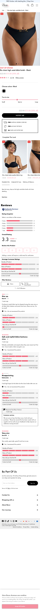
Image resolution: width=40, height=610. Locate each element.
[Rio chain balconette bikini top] (14, 156)
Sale (3, 10)
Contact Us (6, 495)
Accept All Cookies (20, 606)
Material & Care (16, 182)
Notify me (20, 115)
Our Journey (6, 510)
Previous (2, 39)
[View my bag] (32, 6)
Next (38, 39)
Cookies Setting (34, 527)
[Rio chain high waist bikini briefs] (20, 39)
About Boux (6, 505)
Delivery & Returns (28, 182)
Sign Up (32, 483)
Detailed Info (6, 182)
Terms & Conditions (17, 527)
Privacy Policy (26, 527)
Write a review (20, 77)
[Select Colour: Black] (4, 91)
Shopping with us (8, 500)
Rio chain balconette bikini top (12, 175)
